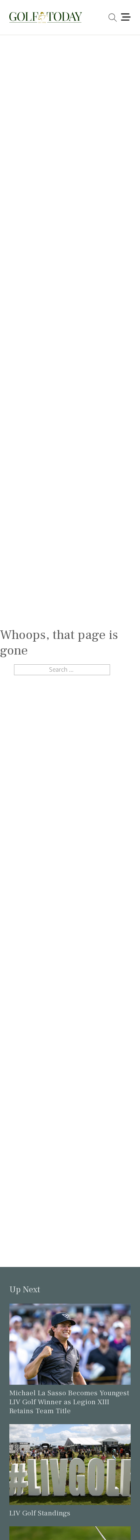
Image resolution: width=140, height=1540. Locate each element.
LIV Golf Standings (39, 1513)
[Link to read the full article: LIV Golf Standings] (70, 1464)
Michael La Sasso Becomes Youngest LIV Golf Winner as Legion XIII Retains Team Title (69, 1402)
